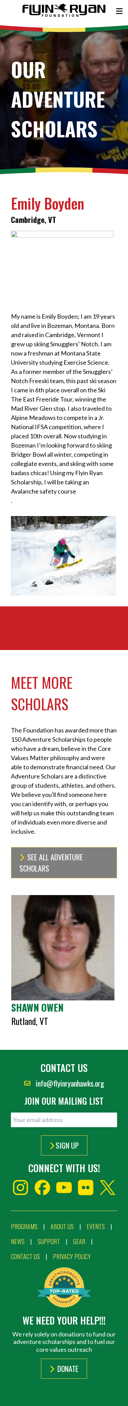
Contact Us (25, 1256)
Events (96, 1226)
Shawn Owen (37, 1007)
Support (49, 1241)
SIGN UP (67, 1145)
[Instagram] (20, 1187)
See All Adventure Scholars (51, 862)
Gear (79, 1241)
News (18, 1241)
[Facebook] (42, 1187)
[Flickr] (85, 1187)
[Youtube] (64, 1187)
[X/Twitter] (107, 1187)
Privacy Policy (72, 1256)
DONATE (67, 1368)
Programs (24, 1226)
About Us (62, 1226)
